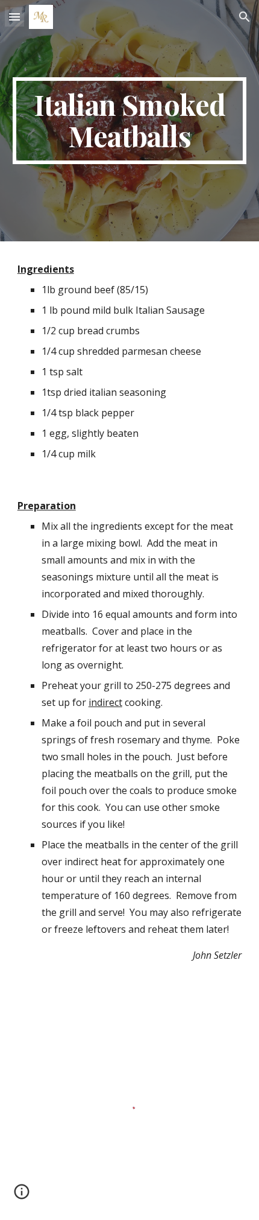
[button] (14, 16)
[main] (130, 120)
